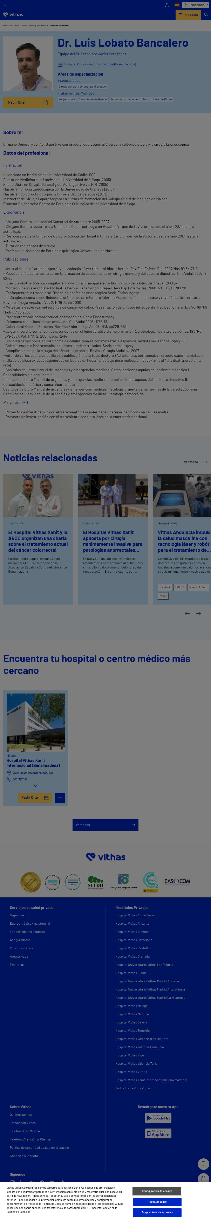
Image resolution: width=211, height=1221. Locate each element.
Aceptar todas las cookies (157, 1212)
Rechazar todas (157, 1202)
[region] (105, 1201)
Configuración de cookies (157, 1191)
